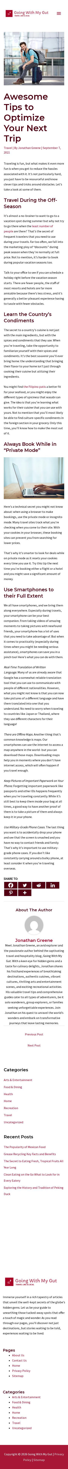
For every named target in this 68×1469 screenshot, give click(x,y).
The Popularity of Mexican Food (25, 1147)
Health (8, 1094)
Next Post (34, 1045)
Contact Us (19, 1360)
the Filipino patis (34, 387)
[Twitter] (24, 885)
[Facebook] (10, 885)
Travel (8, 148)
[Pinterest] (10, 892)
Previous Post (34, 1034)
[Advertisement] (32, 1230)
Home (8, 1101)
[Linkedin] (52, 885)
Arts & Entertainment (18, 1080)
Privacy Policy (21, 1371)
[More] (24, 892)
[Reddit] (38, 885)
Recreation (11, 1108)
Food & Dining (13, 1087)
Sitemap (17, 1376)
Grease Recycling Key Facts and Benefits (30, 1154)
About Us (18, 1355)
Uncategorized (13, 1122)
